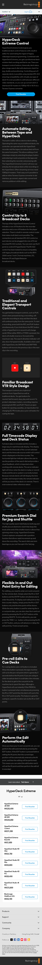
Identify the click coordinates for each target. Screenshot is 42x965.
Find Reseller (21, 94)
